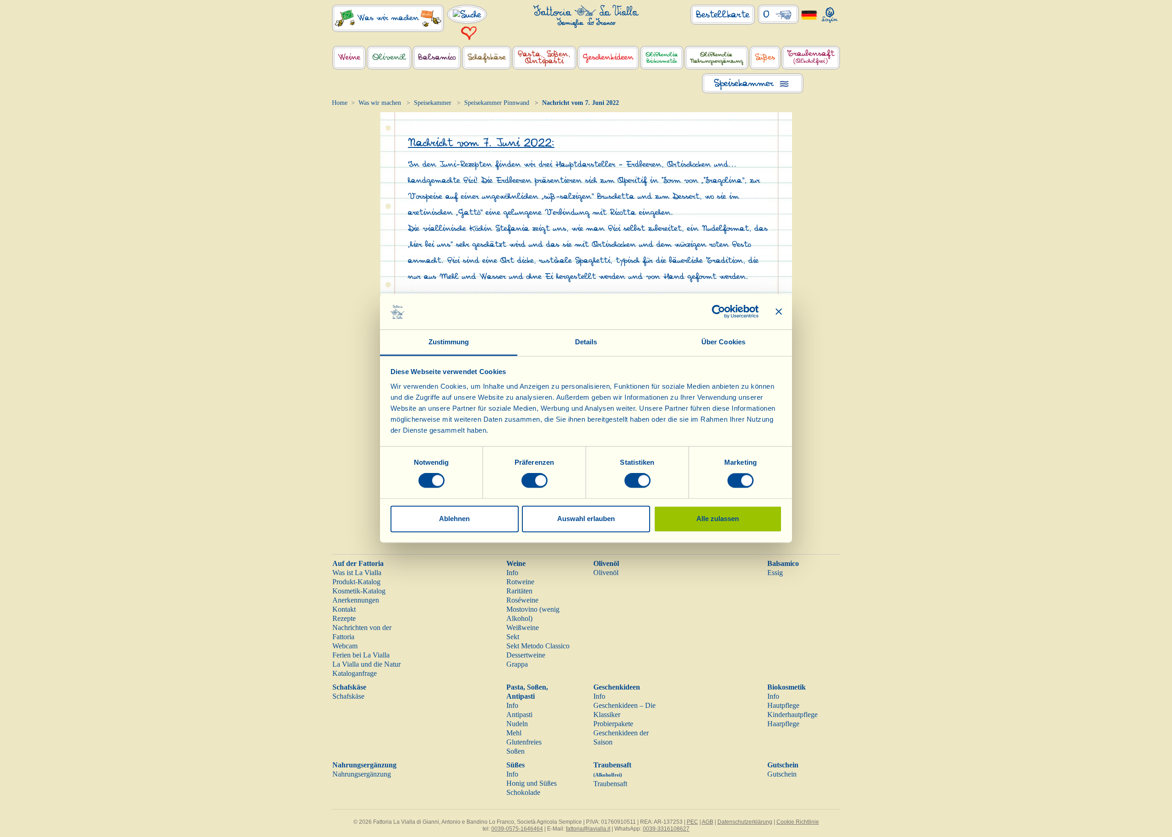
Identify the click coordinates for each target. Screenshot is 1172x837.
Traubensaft (610, 784)
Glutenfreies (524, 742)
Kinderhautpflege (792, 714)
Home (339, 102)
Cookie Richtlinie (797, 822)
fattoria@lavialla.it (588, 829)
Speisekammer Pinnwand (496, 102)
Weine (516, 563)
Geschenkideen (616, 687)
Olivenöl (606, 563)
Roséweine (522, 600)
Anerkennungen (355, 600)
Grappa (517, 664)
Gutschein (782, 765)
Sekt (512, 637)
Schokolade (523, 792)
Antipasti (519, 714)
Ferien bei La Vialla (361, 655)
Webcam (345, 646)
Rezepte (344, 618)
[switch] (534, 480)
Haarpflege (783, 724)
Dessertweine (525, 655)
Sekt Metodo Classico (538, 646)
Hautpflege (783, 705)
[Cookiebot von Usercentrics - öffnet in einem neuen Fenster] (718, 312)
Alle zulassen (717, 518)
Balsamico (783, 563)
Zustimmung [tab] (449, 342)
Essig (775, 572)
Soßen (515, 751)
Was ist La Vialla (356, 572)
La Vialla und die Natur (366, 664)
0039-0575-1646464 (517, 829)
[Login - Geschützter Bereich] (829, 13)
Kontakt (344, 609)
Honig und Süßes (531, 783)
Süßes (515, 765)
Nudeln (517, 724)
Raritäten (519, 591)
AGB (707, 822)
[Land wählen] (809, 14)
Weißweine (522, 627)
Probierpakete (613, 724)
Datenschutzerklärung (744, 822)
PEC (692, 822)
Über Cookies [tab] (723, 342)
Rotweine (520, 582)
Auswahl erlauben (586, 518)
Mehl (513, 733)
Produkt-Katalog (356, 582)
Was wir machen (379, 102)
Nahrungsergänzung (364, 765)
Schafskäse (349, 687)
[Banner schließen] (779, 312)
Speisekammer (432, 102)
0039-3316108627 (666, 829)
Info (512, 572)
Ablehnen (454, 518)
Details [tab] (586, 342)
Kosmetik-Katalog (358, 591)
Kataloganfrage (354, 673)
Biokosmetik (786, 687)
